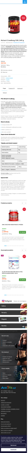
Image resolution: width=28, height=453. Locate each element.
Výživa (3, 306)
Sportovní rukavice (7, 374)
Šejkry (4, 373)
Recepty (4, 312)
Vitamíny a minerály (7, 342)
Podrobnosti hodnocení (18, 42)
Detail (23, 232)
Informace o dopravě (7, 70)
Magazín (4, 319)
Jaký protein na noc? (6, 432)
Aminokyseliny (6, 362)
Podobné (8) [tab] (12, 88)
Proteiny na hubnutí (7, 356)
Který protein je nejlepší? (6, 430)
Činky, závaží (5, 378)
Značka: (9, 78)
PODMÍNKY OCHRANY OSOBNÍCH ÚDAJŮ (10, 409)
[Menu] (25, 2)
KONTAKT (3, 400)
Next (25, 203)
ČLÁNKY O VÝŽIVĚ (5, 404)
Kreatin (8, 79)
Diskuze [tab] (5, 92)
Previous (22, 203)
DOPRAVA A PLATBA (5, 411)
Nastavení (13, 445)
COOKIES (3, 415)
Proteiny (5, 340)
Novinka (3, 326)
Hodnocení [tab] (19, 88)
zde (21, 441)
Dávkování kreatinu (5, 421)
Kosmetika (5, 376)
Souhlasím (13, 449)
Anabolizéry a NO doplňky (8, 345)
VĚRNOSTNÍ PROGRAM (6, 402)
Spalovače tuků (6, 358)
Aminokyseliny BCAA (6, 426)
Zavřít (8, 75)
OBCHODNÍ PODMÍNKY (6, 407)
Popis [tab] (4, 88)
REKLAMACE (3, 413)
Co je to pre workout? (6, 424)
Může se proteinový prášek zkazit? (9, 428)
